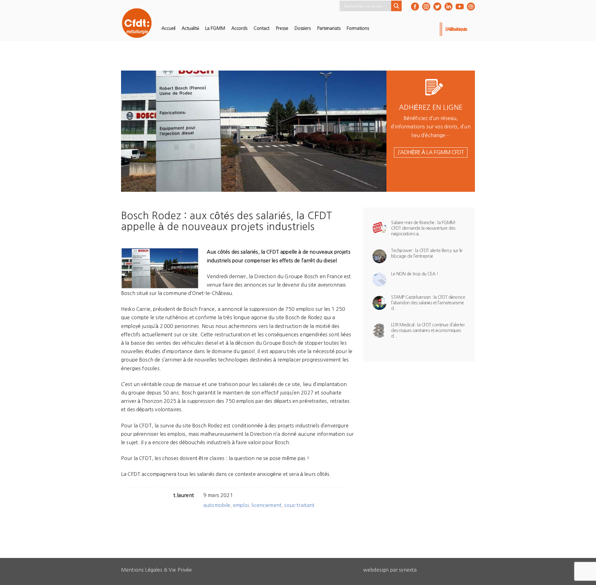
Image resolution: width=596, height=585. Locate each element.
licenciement (266, 505)
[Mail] (470, 6)
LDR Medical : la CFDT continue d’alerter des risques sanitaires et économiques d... (428, 330)
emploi (241, 505)
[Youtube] (459, 6)
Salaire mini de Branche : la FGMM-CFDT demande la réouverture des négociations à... (423, 228)
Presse (282, 28)
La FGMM (215, 28)
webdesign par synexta (390, 569)
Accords (239, 28)
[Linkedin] (448, 6)
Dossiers (303, 28)
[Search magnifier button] (396, 6)
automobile (217, 505)
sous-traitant (299, 505)
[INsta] (426, 6)
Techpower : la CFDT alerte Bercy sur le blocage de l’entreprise (427, 253)
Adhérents (457, 29)
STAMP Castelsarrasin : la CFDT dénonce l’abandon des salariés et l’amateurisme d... (428, 303)
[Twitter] (437, 6)
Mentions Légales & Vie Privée (156, 569)
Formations (358, 28)
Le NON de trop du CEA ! (414, 274)
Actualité (190, 28)
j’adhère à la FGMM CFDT (430, 152)
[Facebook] (415, 6)
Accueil (168, 28)
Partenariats (329, 28)
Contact (261, 28)
